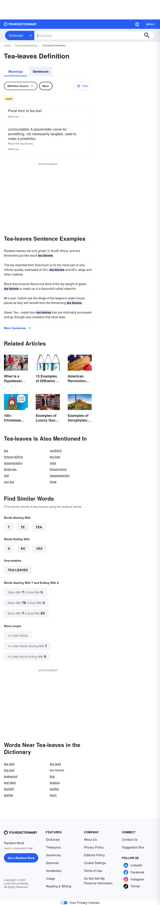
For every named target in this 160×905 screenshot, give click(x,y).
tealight (9, 789)
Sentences (41, 71)
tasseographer (60, 475)
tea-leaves (18, 570)
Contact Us (129, 839)
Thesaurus (53, 847)
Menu (151, 24)
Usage (50, 878)
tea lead (55, 764)
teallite (8, 795)
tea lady (9, 764)
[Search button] (149, 35)
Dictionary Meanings (26, 45)
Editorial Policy (94, 855)
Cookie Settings (95, 863)
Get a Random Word (21, 858)
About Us (90, 839)
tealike (54, 789)
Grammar (52, 863)
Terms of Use (93, 870)
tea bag (55, 456)
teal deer (10, 782)
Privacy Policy (94, 847)
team (53, 795)
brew (53, 481)
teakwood (10, 776)
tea (6, 450)
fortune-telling (13, 456)
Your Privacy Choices (84, 903)
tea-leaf (9, 770)
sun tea (9, 481)
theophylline (58, 469)
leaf (6, 475)
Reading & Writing (58, 886)
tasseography (13, 463)
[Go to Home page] (20, 24)
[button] (137, 24)
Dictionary (16, 35)
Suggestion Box (133, 847)
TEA (39, 527)
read (53, 463)
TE (23, 527)
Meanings (15, 71)
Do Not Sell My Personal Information (98, 880)
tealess (55, 782)
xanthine (56, 450)
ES (23, 548)
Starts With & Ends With (25, 592)
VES (39, 548)
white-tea (10, 469)
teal (52, 776)
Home (7, 45)
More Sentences (15, 328)
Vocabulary (53, 870)
